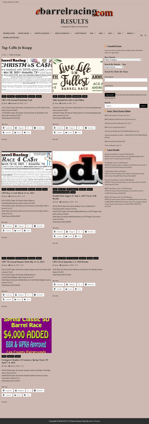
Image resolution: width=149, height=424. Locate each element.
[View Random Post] (141, 35)
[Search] (145, 35)
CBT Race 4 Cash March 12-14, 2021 (18, 193)
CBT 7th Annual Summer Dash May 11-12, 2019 (23, 261)
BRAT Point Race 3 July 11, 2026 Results (118, 188)
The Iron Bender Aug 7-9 (113, 145)
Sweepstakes (77, 96)
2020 (119, 33)
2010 (110, 33)
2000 (100, 33)
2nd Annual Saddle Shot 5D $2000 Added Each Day (122, 131)
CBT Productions (21, 96)
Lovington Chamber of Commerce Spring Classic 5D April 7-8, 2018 (25, 361)
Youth (85, 96)
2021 (4, 96)
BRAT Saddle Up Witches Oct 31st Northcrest (120, 119)
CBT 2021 (11, 96)
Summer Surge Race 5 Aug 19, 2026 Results (119, 154)
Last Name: (109, 86)
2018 (55, 258)
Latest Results (80, 33)
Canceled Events (114, 46)
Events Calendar (42, 33)
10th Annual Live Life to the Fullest (68, 100)
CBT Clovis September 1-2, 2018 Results (70, 261)
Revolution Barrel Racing (61, 192)
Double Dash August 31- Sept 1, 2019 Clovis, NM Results (74, 197)
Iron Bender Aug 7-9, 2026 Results (116, 163)
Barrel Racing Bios (11, 37)
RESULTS (74, 21)
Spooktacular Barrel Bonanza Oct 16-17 (118, 123)
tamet (5, 103)
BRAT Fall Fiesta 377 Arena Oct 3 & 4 (117, 115)
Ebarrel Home (9, 33)
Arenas (130, 33)
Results (38, 96)
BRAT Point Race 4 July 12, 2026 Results (118, 197)
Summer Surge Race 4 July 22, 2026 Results (119, 180)
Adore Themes (94, 421)
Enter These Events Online (119, 111)
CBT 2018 (62, 258)
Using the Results (62, 33)
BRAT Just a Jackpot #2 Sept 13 (115, 127)
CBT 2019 (62, 189)
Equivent (31, 96)
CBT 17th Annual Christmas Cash (17, 100)
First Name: (109, 77)
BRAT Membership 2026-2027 (115, 141)
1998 (91, 33)
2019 (55, 189)
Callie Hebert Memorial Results (115, 171)
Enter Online (23, 33)
